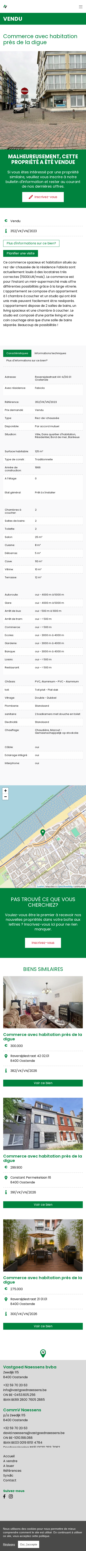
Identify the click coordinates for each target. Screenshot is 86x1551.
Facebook (5, 1496)
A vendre (10, 1461)
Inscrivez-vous (43, 942)
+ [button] (5, 790)
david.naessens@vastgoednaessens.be (34, 1433)
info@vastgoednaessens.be (25, 1390)
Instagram (11, 1496)
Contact (9, 1480)
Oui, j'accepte (28, 1544)
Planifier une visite (21, 253)
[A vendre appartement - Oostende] (43, 1002)
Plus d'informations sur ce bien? (31, 243)
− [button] (5, 796)
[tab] (17, 353)
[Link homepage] (9, 6)
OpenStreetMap (65, 886)
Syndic (8, 1475)
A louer (8, 1466)
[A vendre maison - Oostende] (43, 1124)
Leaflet (40, 886)
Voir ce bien (43, 1083)
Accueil (9, 1456)
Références (12, 1470)
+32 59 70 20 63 (15, 1385)
